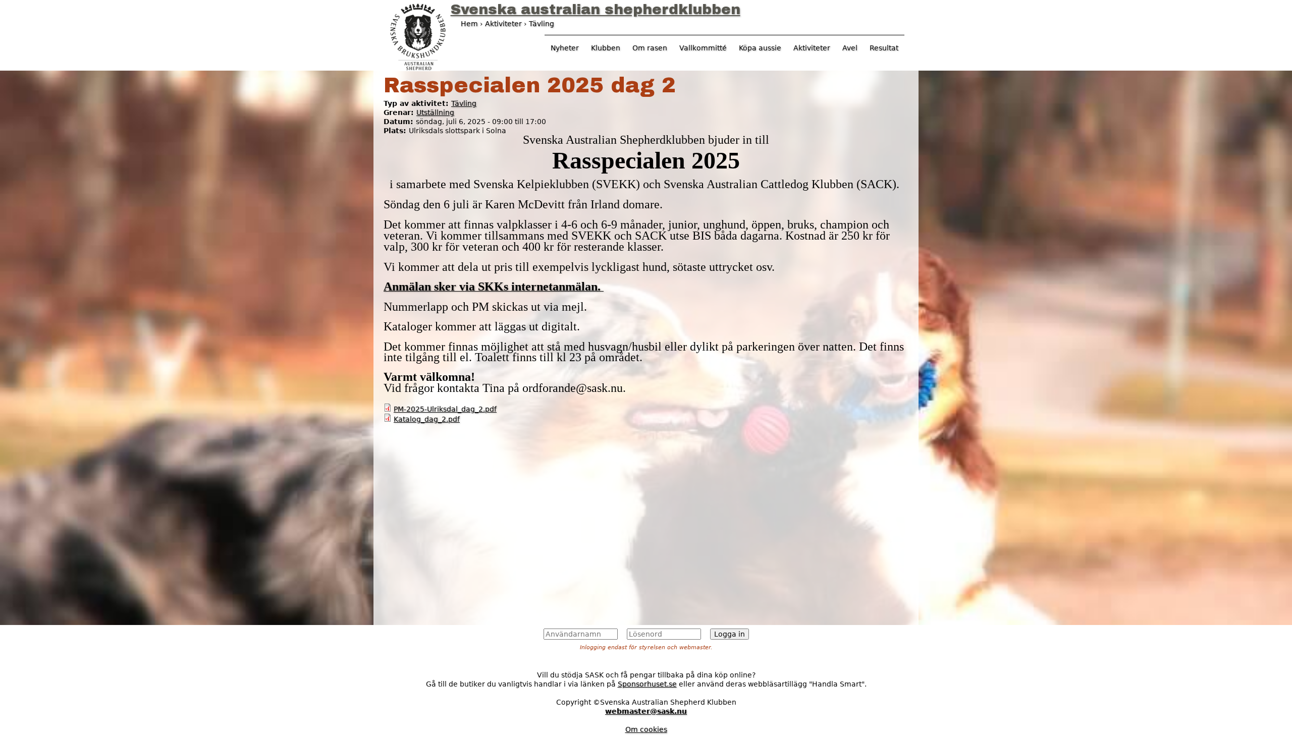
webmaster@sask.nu (646, 711)
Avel (849, 48)
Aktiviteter (811, 48)
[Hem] (418, 36)
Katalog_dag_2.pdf (427, 419)
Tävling (463, 103)
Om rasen (649, 48)
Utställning (435, 112)
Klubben (605, 48)
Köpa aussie (760, 48)
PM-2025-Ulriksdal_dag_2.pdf (445, 409)
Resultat (884, 48)
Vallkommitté (703, 48)
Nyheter (565, 48)
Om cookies (646, 729)
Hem (469, 24)
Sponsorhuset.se (647, 684)
